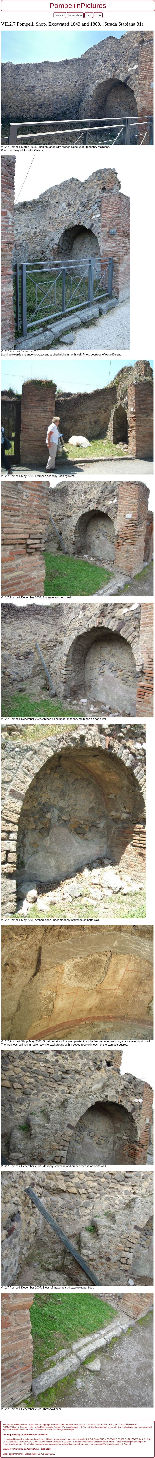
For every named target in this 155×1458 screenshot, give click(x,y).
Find (88, 15)
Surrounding (74, 15)
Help (97, 15)
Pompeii (59, 15)
